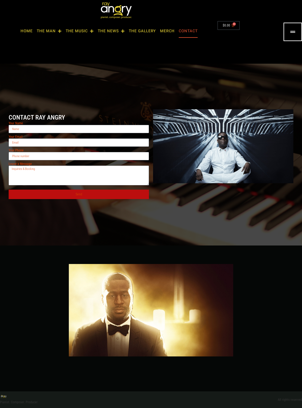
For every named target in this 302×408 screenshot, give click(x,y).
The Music (77, 31)
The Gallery (142, 31)
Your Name (16, 123)
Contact (188, 31)
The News (108, 31)
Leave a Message (20, 164)
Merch (167, 31)
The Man (46, 31)
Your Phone (16, 150)
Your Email (16, 136)
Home (27, 31)
